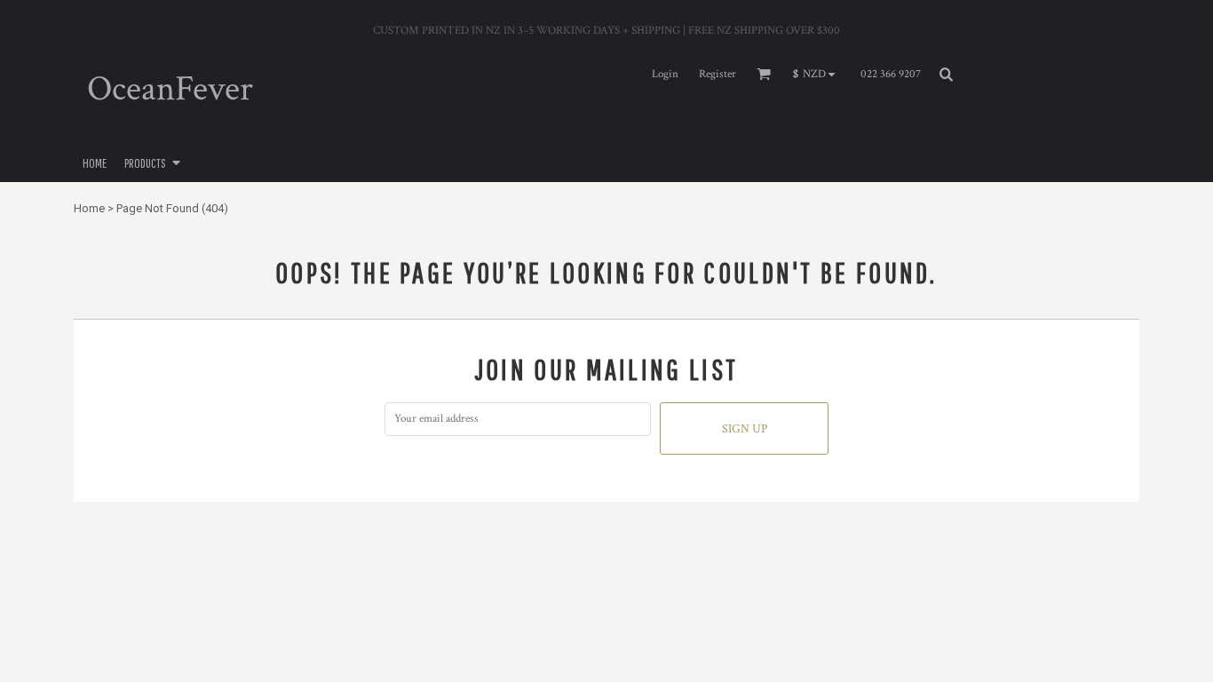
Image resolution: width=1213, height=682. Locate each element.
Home (89, 208)
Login (665, 74)
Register (717, 74)
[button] (818, 74)
